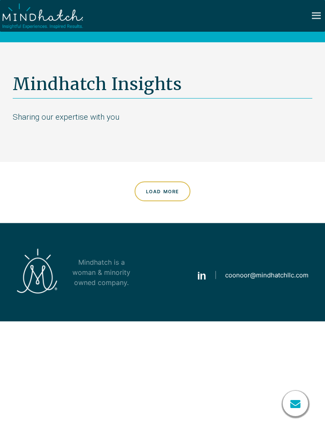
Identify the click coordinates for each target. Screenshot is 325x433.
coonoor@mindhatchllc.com (266, 275)
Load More (162, 191)
